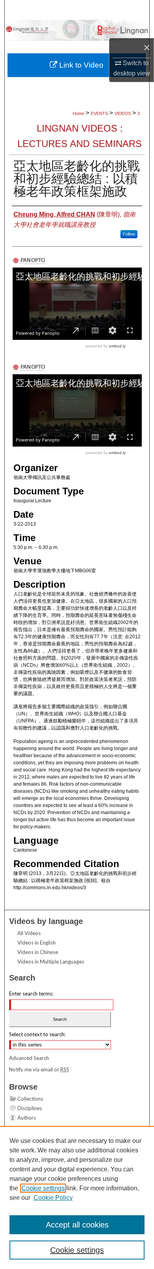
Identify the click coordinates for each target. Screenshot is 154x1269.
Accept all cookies (77, 1224)
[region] (77, 1197)
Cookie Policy (53, 1197)
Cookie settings (43, 1188)
